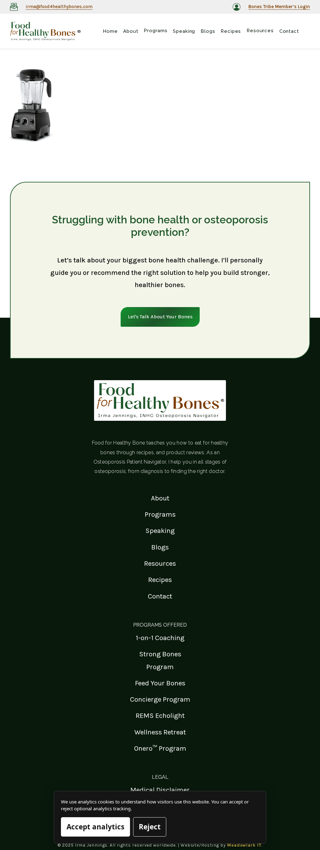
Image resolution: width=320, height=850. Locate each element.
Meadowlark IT (244, 845)
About (160, 498)
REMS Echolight (160, 715)
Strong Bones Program (160, 660)
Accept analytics (95, 827)
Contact (160, 596)
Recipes (160, 579)
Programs (160, 514)
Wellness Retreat (160, 732)
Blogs (160, 547)
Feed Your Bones (160, 683)
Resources (160, 563)
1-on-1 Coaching (160, 638)
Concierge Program (160, 699)
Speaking (160, 530)
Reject (150, 827)
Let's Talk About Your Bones (160, 317)
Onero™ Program (160, 748)
